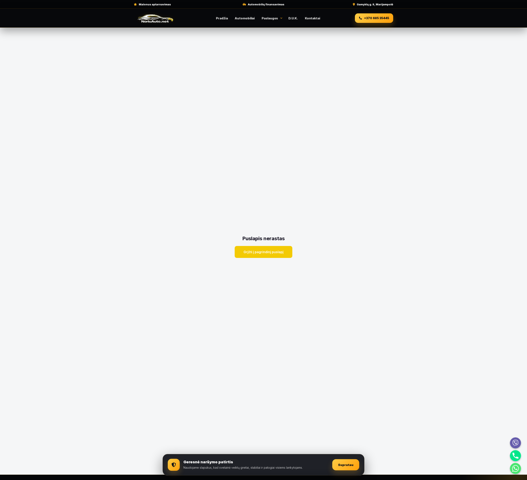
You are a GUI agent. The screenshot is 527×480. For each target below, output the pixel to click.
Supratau (345, 465)
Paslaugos (270, 18)
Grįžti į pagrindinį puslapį (263, 252)
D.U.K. (293, 18)
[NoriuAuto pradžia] (155, 18)
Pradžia (222, 18)
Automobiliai (245, 18)
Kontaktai (312, 18)
